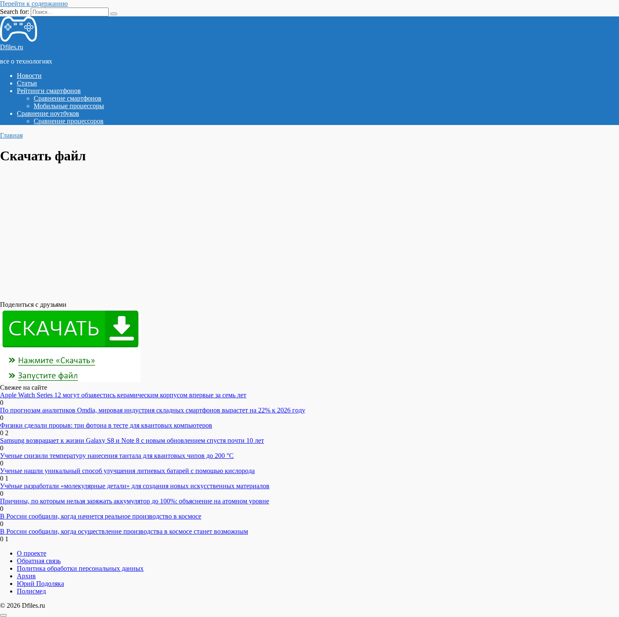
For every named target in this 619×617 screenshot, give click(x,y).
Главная (11, 135)
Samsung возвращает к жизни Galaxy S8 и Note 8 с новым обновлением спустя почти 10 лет (132, 440)
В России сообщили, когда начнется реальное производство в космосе (100, 516)
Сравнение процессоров (69, 121)
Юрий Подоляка (40, 583)
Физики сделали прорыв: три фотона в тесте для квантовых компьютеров (106, 425)
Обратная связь (39, 560)
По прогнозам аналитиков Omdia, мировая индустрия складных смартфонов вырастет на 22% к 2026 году (152, 410)
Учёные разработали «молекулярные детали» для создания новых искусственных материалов (134, 485)
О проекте (31, 553)
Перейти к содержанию (34, 3)
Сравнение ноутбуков (48, 113)
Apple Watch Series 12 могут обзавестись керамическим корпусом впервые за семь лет (123, 395)
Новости (29, 75)
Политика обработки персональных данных (80, 568)
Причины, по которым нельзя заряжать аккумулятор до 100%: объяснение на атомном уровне (134, 501)
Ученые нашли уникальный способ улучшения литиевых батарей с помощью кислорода (127, 470)
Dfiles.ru (11, 47)
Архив (26, 576)
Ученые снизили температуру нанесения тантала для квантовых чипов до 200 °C (117, 455)
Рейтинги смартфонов (49, 90)
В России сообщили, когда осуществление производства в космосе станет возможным (124, 531)
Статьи (27, 83)
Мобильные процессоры (69, 105)
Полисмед (31, 591)
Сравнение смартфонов (67, 98)
